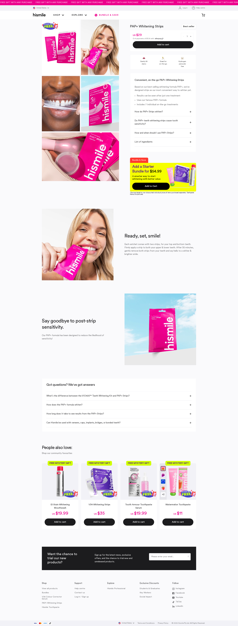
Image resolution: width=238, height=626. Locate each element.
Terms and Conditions (146, 623)
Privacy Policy (163, 623)
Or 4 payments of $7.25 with (143, 39)
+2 (163, 494)
